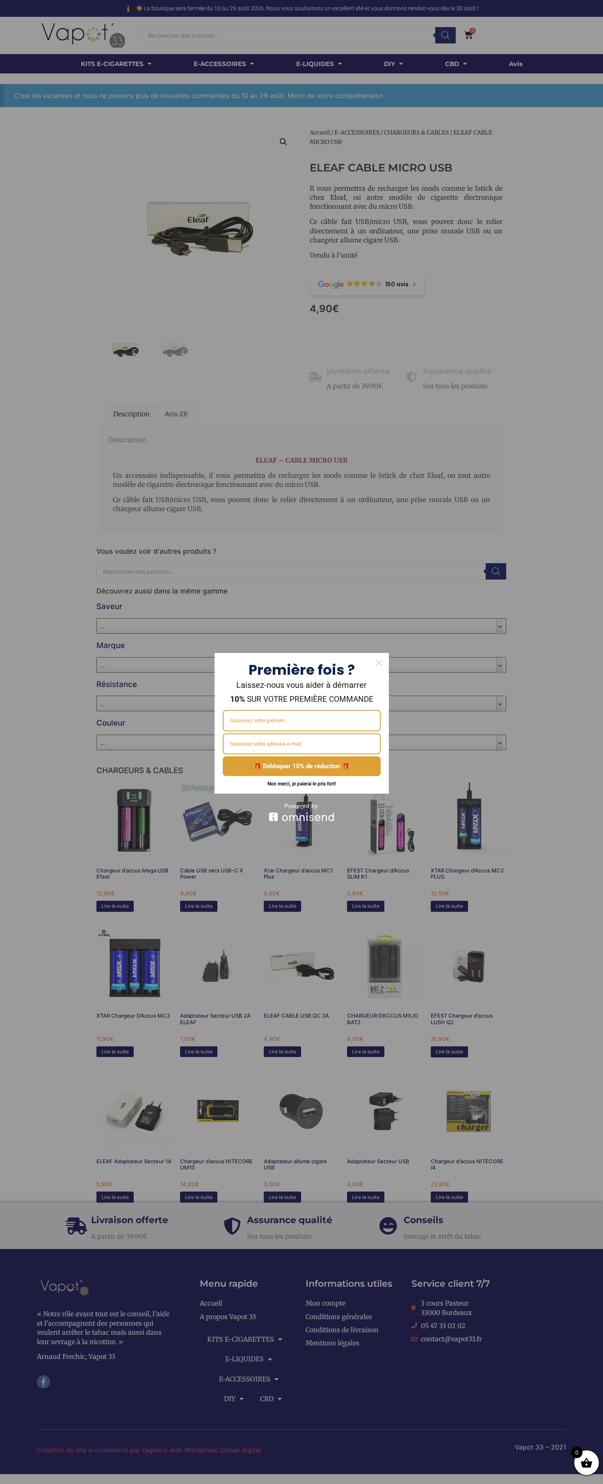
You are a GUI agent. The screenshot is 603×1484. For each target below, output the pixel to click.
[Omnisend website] (302, 812)
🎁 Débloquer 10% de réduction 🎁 (301, 766)
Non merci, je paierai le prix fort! (301, 784)
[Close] (379, 663)
